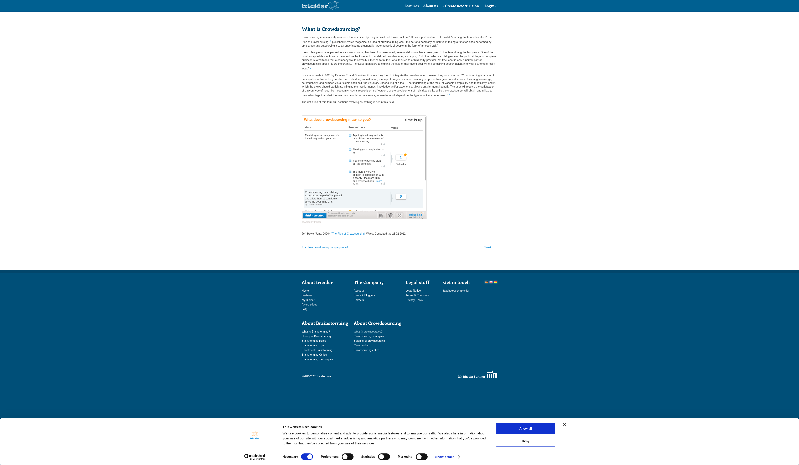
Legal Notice (413, 290)
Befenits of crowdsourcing (369, 340)
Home (305, 290)
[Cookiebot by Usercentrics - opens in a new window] (255, 457)
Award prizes (309, 304)
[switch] (348, 456)
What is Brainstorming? (316, 331)
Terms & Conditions (417, 295)
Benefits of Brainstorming (317, 350)
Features (411, 6)
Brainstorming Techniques (317, 359)
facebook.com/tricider (456, 290)
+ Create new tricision (460, 6)
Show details (444, 457)
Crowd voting (361, 345)
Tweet (487, 247)
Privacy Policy (414, 300)
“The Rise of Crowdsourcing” (348, 233)
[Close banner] (564, 424)
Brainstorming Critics (314, 354)
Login (489, 6)
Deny (525, 441)
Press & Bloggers (364, 295)
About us (430, 6)
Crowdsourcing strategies (369, 336)
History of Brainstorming (316, 336)
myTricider (308, 300)
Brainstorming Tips (313, 345)
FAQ (304, 309)
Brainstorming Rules (314, 340)
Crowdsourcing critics (367, 350)
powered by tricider (311, 222)
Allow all (525, 428)
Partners (359, 300)
